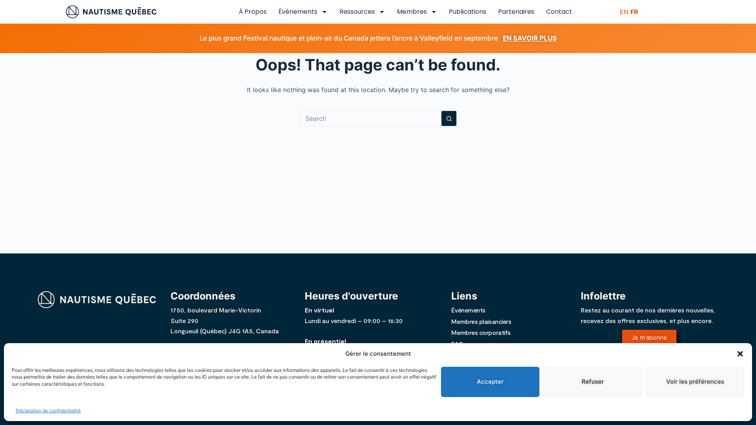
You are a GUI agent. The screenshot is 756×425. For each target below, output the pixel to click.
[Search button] (448, 118)
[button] (740, 354)
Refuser (593, 381)
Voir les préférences (695, 381)
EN (624, 12)
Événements (297, 11)
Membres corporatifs (480, 332)
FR (634, 12)
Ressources (357, 11)
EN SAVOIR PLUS (530, 38)
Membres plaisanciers (481, 321)
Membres (412, 11)
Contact (559, 11)
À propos (253, 11)
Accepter (490, 381)
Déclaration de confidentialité (48, 411)
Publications (467, 11)
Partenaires (516, 11)
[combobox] (370, 118)
